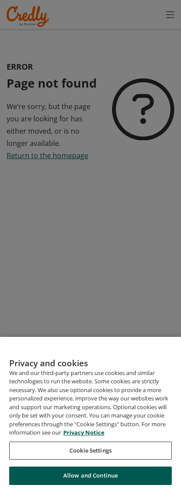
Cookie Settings (90, 450)
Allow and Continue (90, 475)
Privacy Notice (84, 432)
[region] (90, 414)
